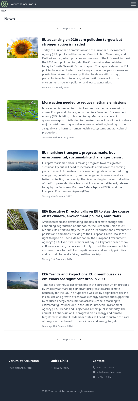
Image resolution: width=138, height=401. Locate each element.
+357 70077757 (105, 367)
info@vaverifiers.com (109, 372)
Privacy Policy (61, 367)
